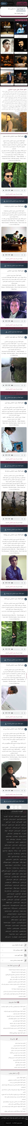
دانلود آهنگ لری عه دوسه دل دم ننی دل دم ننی (14, 991)
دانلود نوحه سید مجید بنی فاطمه (18, 1053)
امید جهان (17, 825)
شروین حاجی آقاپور (5, 871)
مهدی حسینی (15, 925)
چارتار (7, 839)
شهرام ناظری (23, 876)
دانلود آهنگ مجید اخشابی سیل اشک (14, 599)
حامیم (17, 842)
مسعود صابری (23, 919)
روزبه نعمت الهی (15, 856)
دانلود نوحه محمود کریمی (20, 1045)
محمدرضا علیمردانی (11, 914)
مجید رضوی (23, 905)
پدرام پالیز (18, 839)
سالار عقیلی (16, 859)
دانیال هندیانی (7, 848)
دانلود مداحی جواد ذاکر (20, 1062)
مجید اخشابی (12, 194)
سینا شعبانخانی (22, 871)
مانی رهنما (23, 902)
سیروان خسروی (8, 865)
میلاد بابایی (15, 931)
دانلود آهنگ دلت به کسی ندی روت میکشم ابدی (14, 1102)
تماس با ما (11, 9)
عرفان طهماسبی (15, 876)
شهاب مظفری (15, 874)
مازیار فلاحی (10, 899)
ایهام (6, 830)
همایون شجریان (22, 937)
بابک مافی (9, 833)
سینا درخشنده (16, 868)
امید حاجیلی (11, 825)
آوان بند (5, 816)
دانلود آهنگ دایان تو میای (19, 1014)
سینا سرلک (8, 868)
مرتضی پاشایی (14, 917)
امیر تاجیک (4, 825)
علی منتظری (23, 885)
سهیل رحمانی (15, 862)
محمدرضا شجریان (22, 914)
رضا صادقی (23, 853)
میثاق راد (9, 928)
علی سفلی (15, 879)
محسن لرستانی (22, 908)
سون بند (24, 865)
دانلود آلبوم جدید (19, 955)
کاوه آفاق (16, 896)
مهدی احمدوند (7, 922)
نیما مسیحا (12, 934)
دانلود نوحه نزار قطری (21, 1065)
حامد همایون (23, 842)
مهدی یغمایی (16, 928)
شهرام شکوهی (7, 874)
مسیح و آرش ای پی (21, 922)
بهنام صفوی (8, 836)
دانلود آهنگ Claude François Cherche (17, 970)
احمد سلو (6, 819)
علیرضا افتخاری (8, 885)
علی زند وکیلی (22, 879)
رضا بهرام (11, 851)
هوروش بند (14, 937)
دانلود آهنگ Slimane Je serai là (19, 972)
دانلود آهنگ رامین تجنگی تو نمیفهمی (17, 982)
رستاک (15, 851)
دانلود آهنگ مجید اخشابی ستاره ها (14, 471)
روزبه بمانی (23, 856)
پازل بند (24, 839)
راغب (20, 851)
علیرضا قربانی (16, 891)
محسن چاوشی (5, 905)
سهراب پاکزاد (23, 862)
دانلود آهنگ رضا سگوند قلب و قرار (18, 979)
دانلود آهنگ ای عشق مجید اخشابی (14, 337)
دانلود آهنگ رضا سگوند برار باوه (18, 977)
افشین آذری (19, 822)
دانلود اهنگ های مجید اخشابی (17, 90)
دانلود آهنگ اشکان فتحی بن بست (18, 1082)
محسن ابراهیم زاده (15, 905)
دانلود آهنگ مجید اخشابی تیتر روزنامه (14, 535)
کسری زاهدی (10, 896)
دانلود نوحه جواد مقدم (20, 1043)
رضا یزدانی (10, 853)
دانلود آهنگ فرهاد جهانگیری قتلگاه (17, 1033)
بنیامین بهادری (22, 836)
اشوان (24, 822)
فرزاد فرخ (24, 894)
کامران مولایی (23, 896)
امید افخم (23, 825)
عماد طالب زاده (8, 891)
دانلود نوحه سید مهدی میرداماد (18, 1048)
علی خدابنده (7, 876)
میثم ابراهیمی (22, 931)
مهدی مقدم (8, 925)
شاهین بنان (14, 871)
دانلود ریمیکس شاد (18, 950)
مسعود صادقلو (14, 919)
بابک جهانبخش (17, 833)
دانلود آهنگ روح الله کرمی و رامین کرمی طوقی (15, 1111)
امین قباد (11, 830)
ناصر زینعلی (8, 931)
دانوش (13, 848)
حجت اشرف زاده (10, 842)
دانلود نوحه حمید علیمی (20, 1067)
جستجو (4, 3)
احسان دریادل (12, 819)
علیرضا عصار (23, 891)
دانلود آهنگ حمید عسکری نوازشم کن (17, 1018)
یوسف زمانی (23, 940)
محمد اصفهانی (6, 908)
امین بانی (23, 830)
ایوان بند (24, 833)
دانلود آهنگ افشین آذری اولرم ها (18, 1026)
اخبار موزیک (8, 1123)
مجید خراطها (9, 902)
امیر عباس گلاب (16, 828)
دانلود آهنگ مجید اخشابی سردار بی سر (13, 729)
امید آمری (8, 822)
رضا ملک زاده (17, 853)
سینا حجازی (23, 868)
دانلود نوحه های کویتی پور (19, 1060)
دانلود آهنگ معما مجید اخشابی (15, 271)
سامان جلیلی (9, 859)
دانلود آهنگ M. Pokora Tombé (19, 989)
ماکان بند (4, 899)
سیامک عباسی (17, 865)
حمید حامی (15, 845)
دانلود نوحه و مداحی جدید (16, 960)
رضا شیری (5, 851)
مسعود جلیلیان (6, 917)
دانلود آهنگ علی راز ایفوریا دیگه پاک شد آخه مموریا (14, 1094)
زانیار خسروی (23, 859)
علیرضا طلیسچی (8, 888)
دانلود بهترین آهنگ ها (17, 1123)
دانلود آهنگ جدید (21, 1077)
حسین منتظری (22, 845)
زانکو (9, 856)
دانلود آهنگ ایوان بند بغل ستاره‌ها (18, 1023)
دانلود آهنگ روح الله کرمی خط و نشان (17, 1104)
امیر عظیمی (8, 828)
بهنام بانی (15, 836)
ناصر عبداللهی (23, 934)
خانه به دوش (17, 106)
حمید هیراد (23, 848)
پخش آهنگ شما (19, 13)
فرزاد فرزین (18, 894)
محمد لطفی (16, 911)
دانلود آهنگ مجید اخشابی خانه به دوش (13, 136)
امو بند (13, 822)
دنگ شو (24, 851)
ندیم (17, 934)
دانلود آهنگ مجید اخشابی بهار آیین (14, 403)
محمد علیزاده (23, 911)
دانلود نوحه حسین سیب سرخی (18, 1050)
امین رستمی (17, 830)
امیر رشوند (23, 828)
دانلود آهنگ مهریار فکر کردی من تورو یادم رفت (15, 1011)
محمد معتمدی (8, 911)
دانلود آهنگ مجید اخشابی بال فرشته (14, 206)
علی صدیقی (9, 879)
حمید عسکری (8, 845)
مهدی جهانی (23, 925)
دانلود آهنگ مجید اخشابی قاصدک (15, 665)
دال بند (17, 848)
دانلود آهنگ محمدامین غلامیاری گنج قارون (16, 974)
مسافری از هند (24, 105)
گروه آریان (16, 899)
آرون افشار (16, 816)
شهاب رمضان (23, 874)
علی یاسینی (16, 885)
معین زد (13, 922)
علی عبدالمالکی (15, 882)
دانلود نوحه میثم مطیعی (20, 1055)
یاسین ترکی (8, 937)
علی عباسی (23, 882)
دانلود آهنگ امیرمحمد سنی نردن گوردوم (16, 1016)
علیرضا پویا (23, 888)
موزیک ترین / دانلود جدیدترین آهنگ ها (21, 3)
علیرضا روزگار (16, 888)
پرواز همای (12, 839)
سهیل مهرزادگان (7, 862)
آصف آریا (11, 816)
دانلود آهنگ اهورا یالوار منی (19, 1021)
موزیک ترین (20, 9)
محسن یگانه (14, 908)
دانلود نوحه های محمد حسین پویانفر (17, 1057)
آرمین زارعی (23, 816)
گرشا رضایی (23, 899)
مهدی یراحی (23, 928)
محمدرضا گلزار (23, 917)
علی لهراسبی (8, 882)
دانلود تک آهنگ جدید (17, 945)
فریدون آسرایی (10, 894)
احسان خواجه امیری (21, 819)
